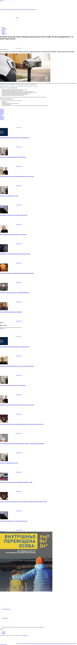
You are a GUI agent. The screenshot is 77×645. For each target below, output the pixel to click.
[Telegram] (13, 9)
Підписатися (2, 328)
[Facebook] (5, 9)
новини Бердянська (24, 635)
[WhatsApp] (28, 9)
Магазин (3, 34)
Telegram (45, 643)
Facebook (30, 643)
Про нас (3, 632)
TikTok (63, 643)
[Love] (1, 9)
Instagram (37, 643)
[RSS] (35, 9)
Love (23, 643)
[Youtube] (20, 9)
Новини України (5, 618)
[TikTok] (24, 9)
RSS (6, 644)
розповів (2, 83)
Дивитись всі (2, 322)
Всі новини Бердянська (6, 609)
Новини (3, 28)
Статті (3, 32)
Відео (3, 30)
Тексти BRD (4, 29)
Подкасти (4, 31)
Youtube (56, 643)
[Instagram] (9, 9)
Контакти (4, 633)
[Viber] (17, 9)
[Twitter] (32, 9)
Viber (50, 643)
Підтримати (4, 33)
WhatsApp (71, 643)
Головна (3, 27)
